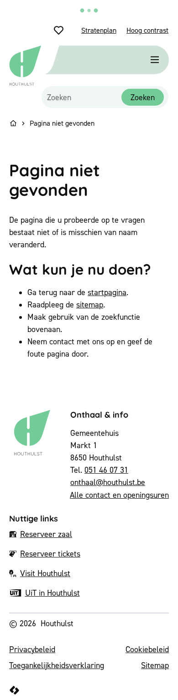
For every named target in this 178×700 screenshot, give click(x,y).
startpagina (107, 292)
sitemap (89, 304)
